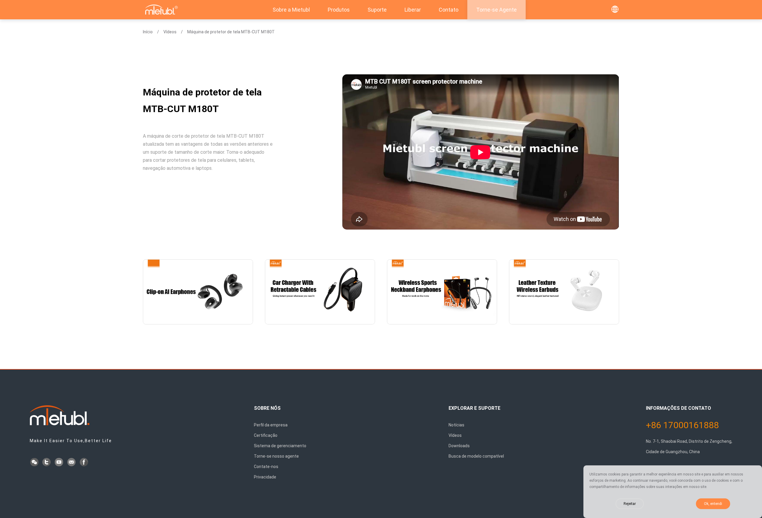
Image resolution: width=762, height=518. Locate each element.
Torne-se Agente (496, 10)
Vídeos (170, 31)
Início (148, 31)
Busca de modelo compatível (476, 456)
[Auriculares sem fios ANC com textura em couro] (564, 292)
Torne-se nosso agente (276, 456)
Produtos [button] (339, 10)
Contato (448, 10)
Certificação (265, 435)
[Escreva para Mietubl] (72, 462)
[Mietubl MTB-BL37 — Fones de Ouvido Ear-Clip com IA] (198, 292)
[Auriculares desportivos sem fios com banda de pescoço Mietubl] (442, 292)
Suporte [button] (377, 10)
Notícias (456, 425)
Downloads (459, 445)
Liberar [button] (413, 10)
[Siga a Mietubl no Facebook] (84, 462)
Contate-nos (266, 466)
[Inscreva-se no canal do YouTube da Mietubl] (59, 462)
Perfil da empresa (271, 425)
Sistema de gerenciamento (280, 445)
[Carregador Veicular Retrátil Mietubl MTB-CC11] (320, 292)
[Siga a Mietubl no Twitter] (47, 462)
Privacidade (265, 477)
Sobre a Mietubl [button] (291, 10)
